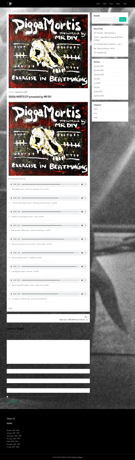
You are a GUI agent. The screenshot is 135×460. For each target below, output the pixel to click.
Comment (10, 339)
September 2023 (99, 96)
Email (9, 377)
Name (9, 368)
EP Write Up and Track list (17, 179)
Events (125, 4)
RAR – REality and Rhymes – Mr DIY (104, 48)
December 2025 (98, 66)
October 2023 (98, 91)
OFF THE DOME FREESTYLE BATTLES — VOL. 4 (108, 44)
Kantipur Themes (77, 457)
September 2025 (99, 75)
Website (9, 387)
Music (111, 4)
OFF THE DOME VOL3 (100, 53)
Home (98, 4)
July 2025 (97, 79)
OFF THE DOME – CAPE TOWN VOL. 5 (105, 33)
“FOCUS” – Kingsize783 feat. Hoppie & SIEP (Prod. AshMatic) (108, 38)
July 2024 (97, 87)
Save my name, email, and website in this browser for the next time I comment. (32, 397)
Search (97, 16)
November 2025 (99, 70)
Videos (118, 4)
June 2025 (97, 83)
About (104, 4)
